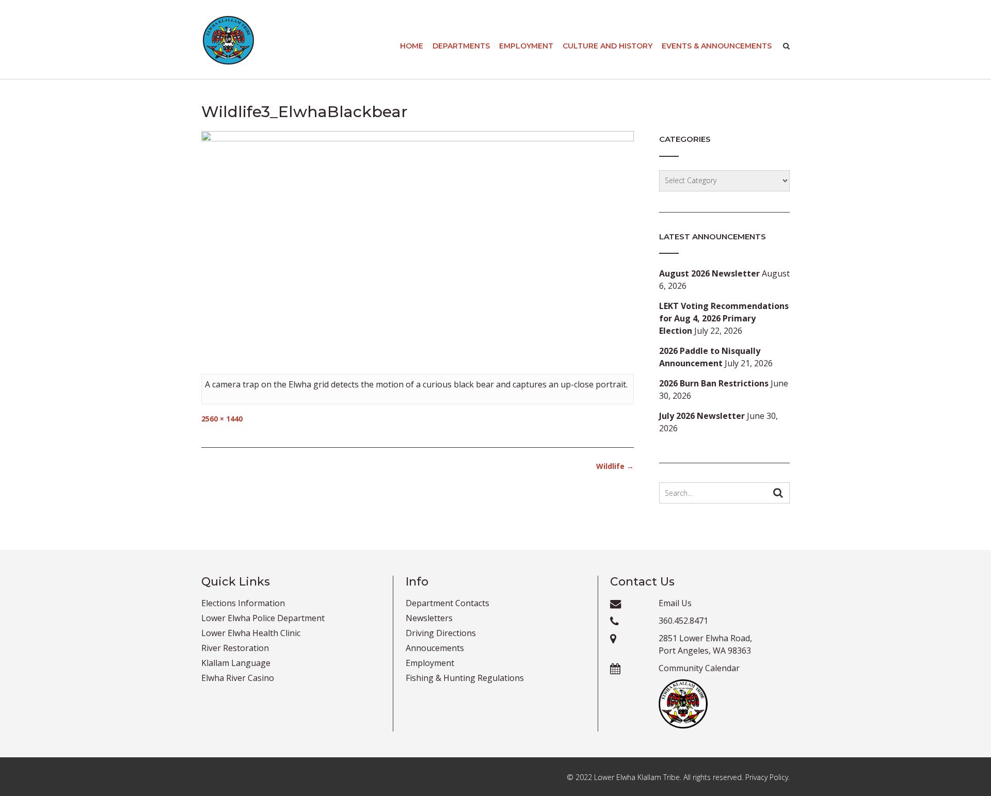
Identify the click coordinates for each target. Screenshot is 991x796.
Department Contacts (447, 603)
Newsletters (429, 618)
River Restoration (235, 648)
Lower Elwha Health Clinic (250, 633)
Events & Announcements (717, 46)
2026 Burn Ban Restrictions (714, 383)
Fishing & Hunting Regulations (465, 678)
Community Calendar (699, 668)
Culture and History (607, 46)
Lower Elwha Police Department (263, 618)
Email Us (675, 603)
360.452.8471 (683, 620)
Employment (526, 46)
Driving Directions (441, 633)
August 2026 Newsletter (709, 273)
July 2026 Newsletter (702, 415)
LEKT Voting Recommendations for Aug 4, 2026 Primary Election (724, 318)
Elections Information (243, 603)
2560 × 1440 (222, 419)
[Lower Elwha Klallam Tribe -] (228, 40)
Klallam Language (235, 663)
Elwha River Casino (237, 678)
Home (411, 46)
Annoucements (435, 648)
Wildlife (615, 466)
